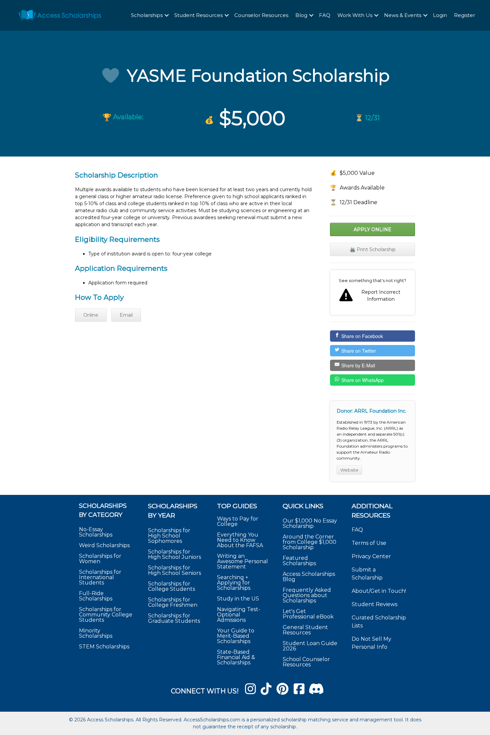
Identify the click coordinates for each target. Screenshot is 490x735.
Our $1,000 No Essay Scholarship (310, 523)
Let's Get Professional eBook (308, 614)
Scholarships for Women (100, 558)
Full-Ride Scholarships (95, 596)
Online (90, 315)
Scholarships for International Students (100, 577)
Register (464, 15)
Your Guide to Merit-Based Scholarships (235, 635)
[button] (167, 15)
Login (440, 15)
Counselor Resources (261, 15)
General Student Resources (305, 630)
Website (349, 470)
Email (126, 315)
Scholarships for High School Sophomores (169, 535)
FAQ (324, 15)
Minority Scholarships (95, 633)
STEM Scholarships (104, 646)
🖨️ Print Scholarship (373, 249)
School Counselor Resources (306, 662)
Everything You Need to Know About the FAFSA (240, 540)
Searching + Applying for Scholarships (233, 582)
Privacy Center (371, 556)
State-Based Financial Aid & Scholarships (236, 657)
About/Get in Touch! (379, 591)
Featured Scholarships (300, 560)
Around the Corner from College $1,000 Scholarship (309, 542)
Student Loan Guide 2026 (310, 646)
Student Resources (198, 15)
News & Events (402, 15)
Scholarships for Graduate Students (174, 618)
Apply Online (372, 229)
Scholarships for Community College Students (105, 614)
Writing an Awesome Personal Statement (242, 561)
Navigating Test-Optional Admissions (238, 614)
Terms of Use (369, 543)
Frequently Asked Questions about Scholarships (307, 595)
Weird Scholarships (104, 545)
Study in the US (238, 598)
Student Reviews (374, 604)
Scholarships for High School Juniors (174, 554)
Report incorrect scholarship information (372, 292)
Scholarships (147, 15)
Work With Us (354, 15)
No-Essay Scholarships (95, 532)
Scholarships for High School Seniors (174, 570)
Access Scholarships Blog (309, 576)
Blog (301, 15)
